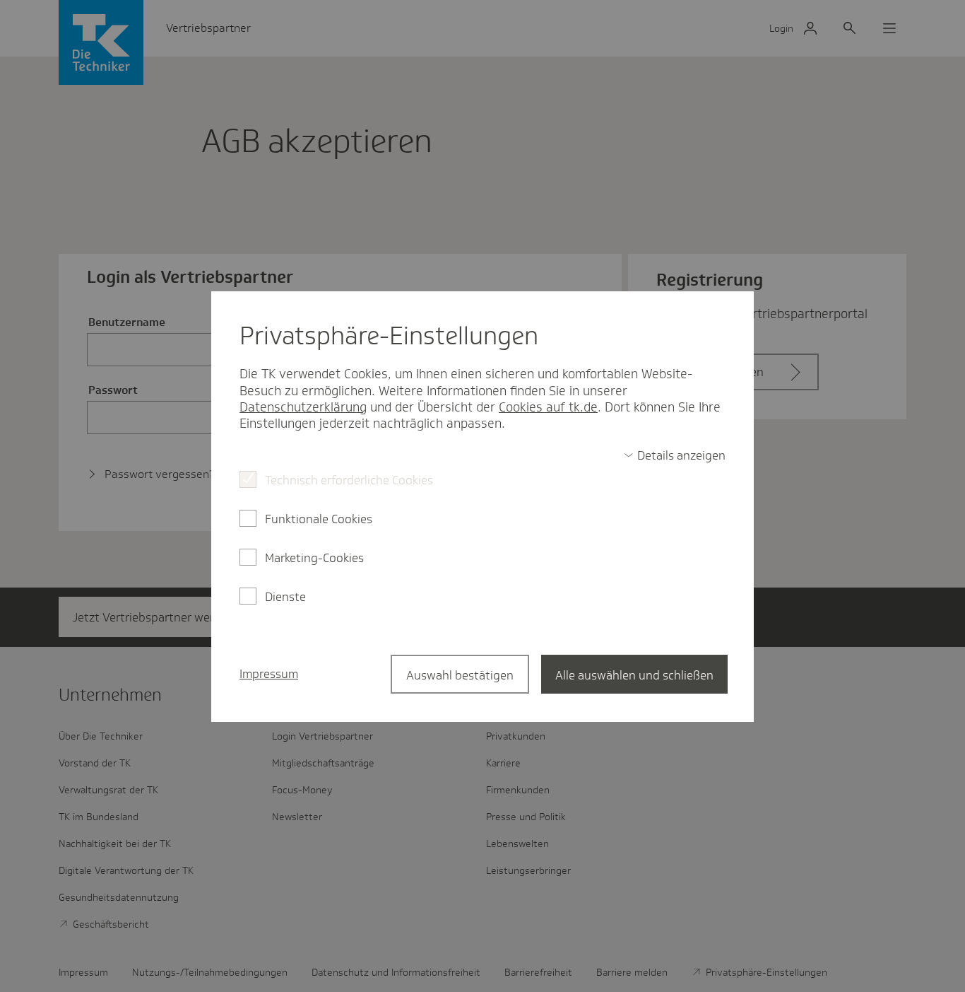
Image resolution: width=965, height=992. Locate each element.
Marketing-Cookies (314, 558)
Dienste (285, 597)
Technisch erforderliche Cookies (349, 480)
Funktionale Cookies (318, 519)
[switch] (675, 455)
